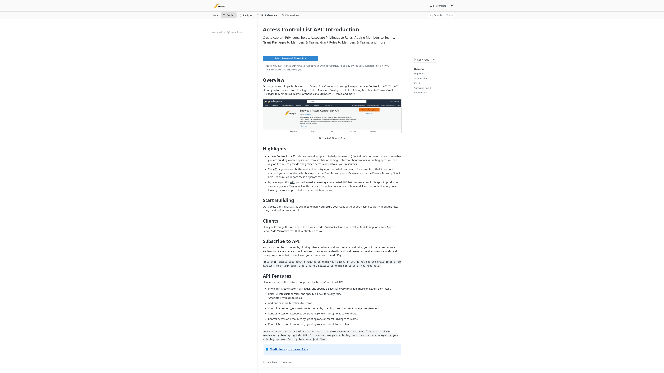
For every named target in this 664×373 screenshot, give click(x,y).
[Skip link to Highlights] (260, 148)
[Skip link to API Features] (260, 276)
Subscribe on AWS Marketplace (290, 58)
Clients (417, 83)
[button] (332, 116)
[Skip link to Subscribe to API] (260, 241)
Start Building (421, 78)
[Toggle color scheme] (452, 5)
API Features (420, 92)
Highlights (419, 73)
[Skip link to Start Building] (260, 200)
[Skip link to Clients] (260, 221)
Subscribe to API (422, 87)
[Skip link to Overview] (260, 80)
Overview (419, 68)
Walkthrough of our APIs (289, 349)
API (275, 169)
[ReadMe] (234, 32)
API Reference (438, 5)
